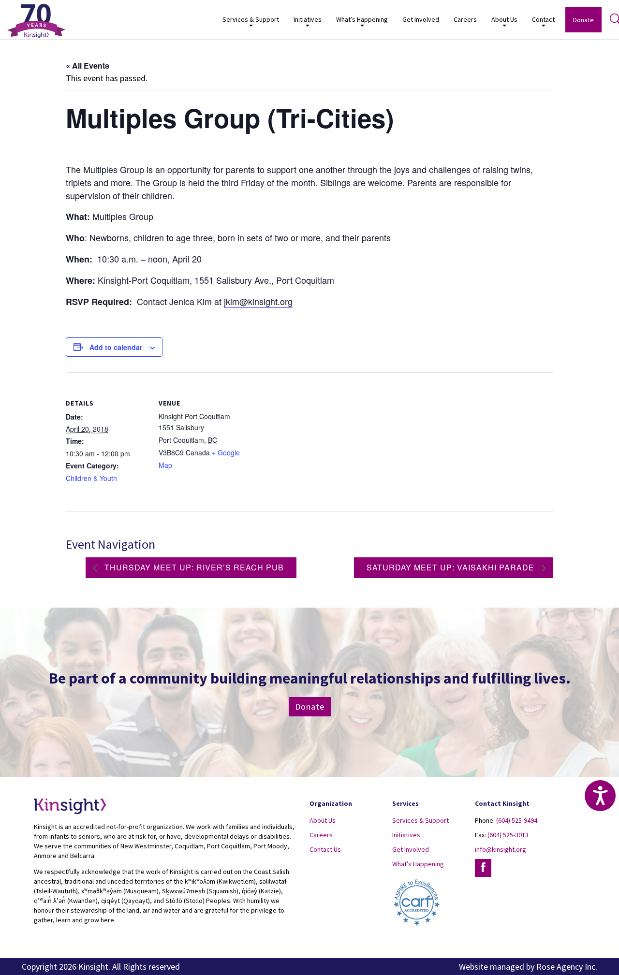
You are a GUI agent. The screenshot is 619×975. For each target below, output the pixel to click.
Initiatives (406, 834)
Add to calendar (115, 347)
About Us (323, 820)
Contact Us (325, 849)
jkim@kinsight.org (258, 301)
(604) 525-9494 (516, 820)
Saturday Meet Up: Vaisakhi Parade (452, 567)
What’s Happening (418, 863)
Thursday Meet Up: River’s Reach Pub (193, 567)
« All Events (87, 65)
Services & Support (420, 820)
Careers (465, 19)
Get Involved (420, 19)
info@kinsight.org (500, 849)
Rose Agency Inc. (566, 966)
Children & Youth (91, 478)
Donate (583, 19)
